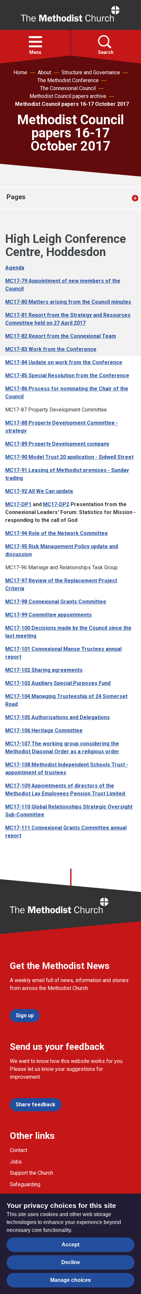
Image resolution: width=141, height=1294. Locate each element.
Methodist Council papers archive (68, 96)
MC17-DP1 (18, 504)
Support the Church (31, 1173)
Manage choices (70, 1280)
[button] (35, 41)
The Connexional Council (68, 88)
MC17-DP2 (56, 504)
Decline (70, 1262)
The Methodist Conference (68, 80)
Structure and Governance (91, 72)
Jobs (16, 1162)
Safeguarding (25, 1184)
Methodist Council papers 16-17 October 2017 (72, 104)
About (44, 72)
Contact (18, 1150)
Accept (70, 1244)
